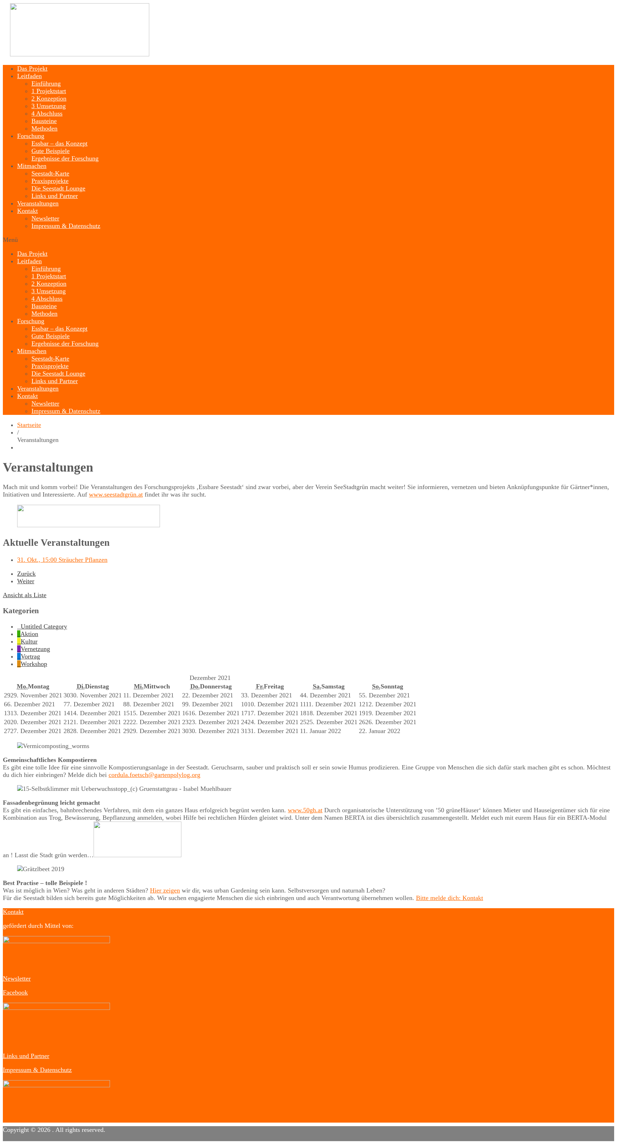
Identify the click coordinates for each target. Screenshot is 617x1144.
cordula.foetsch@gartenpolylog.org (154, 774)
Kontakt (27, 210)
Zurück (26, 573)
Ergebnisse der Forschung (65, 158)
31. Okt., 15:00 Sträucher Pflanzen (62, 559)
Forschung (30, 135)
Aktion (29, 633)
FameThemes (54, 1137)
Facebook (15, 992)
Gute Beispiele (50, 150)
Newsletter (45, 218)
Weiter (25, 581)
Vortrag (30, 656)
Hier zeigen (165, 890)
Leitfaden (29, 76)
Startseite (29, 424)
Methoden (44, 128)
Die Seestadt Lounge (58, 188)
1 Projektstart (48, 91)
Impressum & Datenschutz (65, 225)
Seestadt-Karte (50, 173)
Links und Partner (54, 195)
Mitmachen (31, 165)
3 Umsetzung (48, 106)
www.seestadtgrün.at (116, 494)
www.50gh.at (305, 810)
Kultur (29, 641)
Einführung (46, 83)
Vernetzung (35, 648)
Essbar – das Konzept (59, 143)
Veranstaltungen (38, 203)
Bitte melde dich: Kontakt (449, 897)
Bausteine (44, 120)
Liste (24, 595)
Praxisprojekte (50, 180)
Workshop (34, 663)
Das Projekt (32, 68)
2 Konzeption (48, 98)
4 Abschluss (46, 113)
